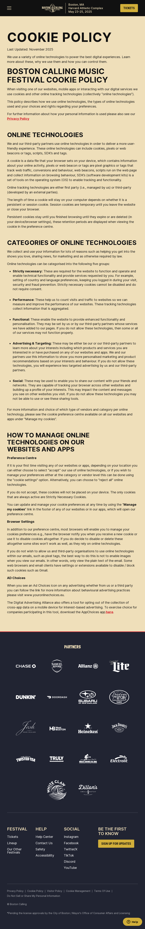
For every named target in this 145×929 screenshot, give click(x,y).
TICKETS (129, 8)
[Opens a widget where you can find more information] (132, 922)
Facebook (71, 843)
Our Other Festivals (14, 851)
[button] (9, 8)
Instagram (71, 836)
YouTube (70, 867)
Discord (69, 861)
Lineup (12, 843)
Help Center (44, 836)
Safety (40, 849)
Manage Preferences (78, 891)
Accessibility (45, 855)
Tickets (12, 836)
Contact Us (44, 843)
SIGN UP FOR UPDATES (116, 843)
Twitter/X (70, 849)
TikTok (69, 855)
